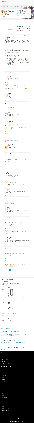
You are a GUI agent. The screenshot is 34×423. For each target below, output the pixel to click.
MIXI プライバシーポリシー (5, 410)
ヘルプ (2, 412)
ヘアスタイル (3, 368)
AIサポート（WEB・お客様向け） (6, 414)
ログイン (32, 1)
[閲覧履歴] (29, 1)
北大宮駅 (4, 349)
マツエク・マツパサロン (5, 359)
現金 (9, 302)
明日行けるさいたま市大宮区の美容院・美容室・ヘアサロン (8, 334)
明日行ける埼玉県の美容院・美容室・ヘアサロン (6, 342)
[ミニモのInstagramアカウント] (13, 418)
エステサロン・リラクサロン (6, 363)
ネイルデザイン (4, 379)
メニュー (21, 20)
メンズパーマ (3, 377)
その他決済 (10, 307)
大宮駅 (15, 6)
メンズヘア (3, 370)
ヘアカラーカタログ (4, 373)
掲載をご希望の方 (4, 397)
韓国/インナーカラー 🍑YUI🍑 (26, 6)
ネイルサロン (3, 357)
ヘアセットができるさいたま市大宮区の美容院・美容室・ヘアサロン (9, 335)
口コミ (15, 328)
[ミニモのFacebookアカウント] (18, 418)
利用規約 (3, 406)
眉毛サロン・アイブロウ (5, 361)
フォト (13, 20)
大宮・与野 (12, 6)
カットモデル (3, 383)
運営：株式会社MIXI (4, 391)
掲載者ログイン (4, 401)
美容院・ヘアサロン (5, 6)
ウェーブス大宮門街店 (19, 6)
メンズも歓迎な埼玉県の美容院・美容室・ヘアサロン (19, 342)
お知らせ (3, 393)
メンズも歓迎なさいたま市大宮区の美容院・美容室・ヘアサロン (24, 334)
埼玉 (9, 6)
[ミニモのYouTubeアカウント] (20, 418)
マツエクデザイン (4, 381)
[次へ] (24, 270)
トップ (1, 6)
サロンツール (3, 399)
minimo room (3, 395)
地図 (18, 283)
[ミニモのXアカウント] (15, 418)
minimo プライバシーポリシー (6, 408)
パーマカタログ (4, 375)
